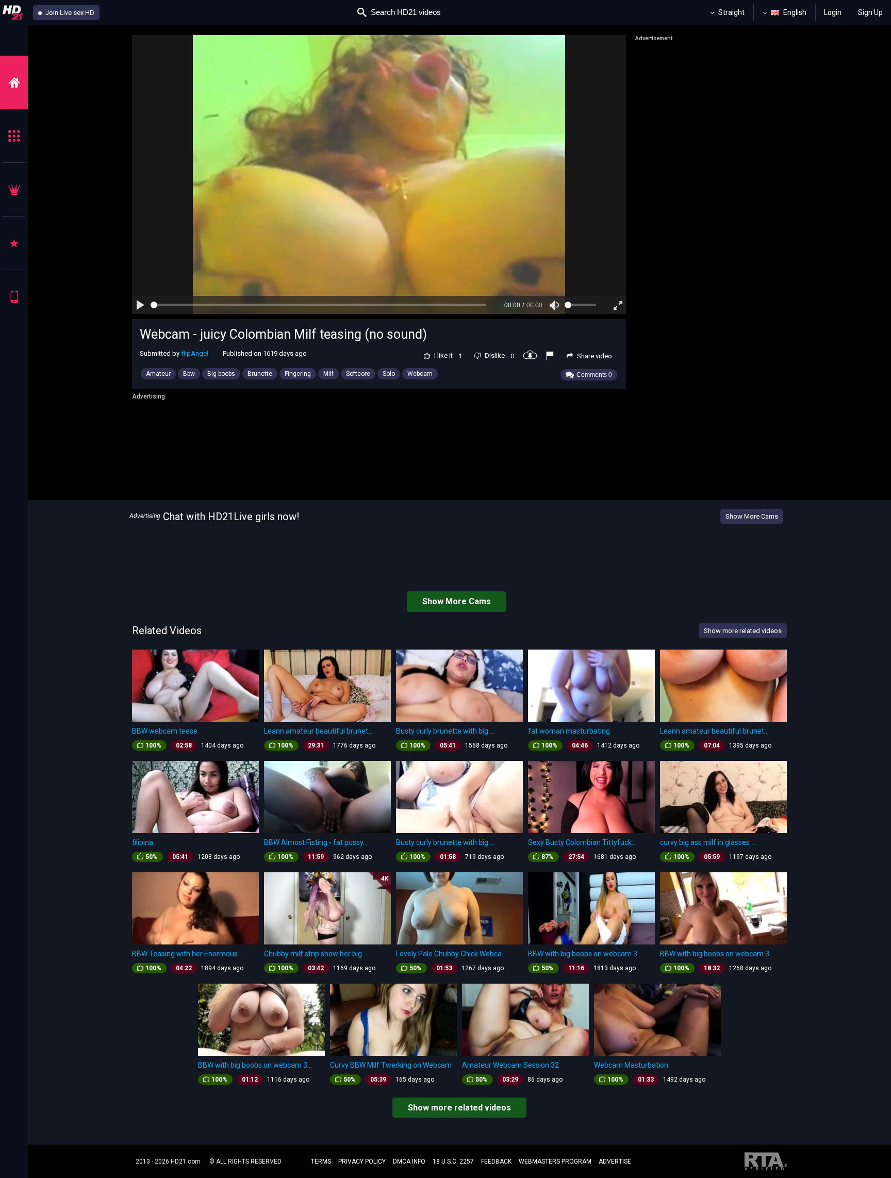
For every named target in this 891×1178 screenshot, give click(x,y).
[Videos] (14, 82)
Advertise (615, 1161)
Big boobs (221, 373)
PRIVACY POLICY (362, 1161)
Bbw (189, 373)
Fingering (298, 373)
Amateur (158, 373)
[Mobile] (14, 296)
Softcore (358, 373)
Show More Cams (751, 516)
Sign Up (870, 12)
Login (833, 12)
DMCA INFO (409, 1161)
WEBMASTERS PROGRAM (555, 1161)
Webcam (420, 373)
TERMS (321, 1161)
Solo (389, 373)
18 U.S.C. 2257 (453, 1161)
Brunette (260, 373)
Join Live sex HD (69, 12)
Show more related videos (459, 1108)
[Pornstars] (14, 243)
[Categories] (14, 135)
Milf (328, 373)
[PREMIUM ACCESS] (14, 189)
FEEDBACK (496, 1161)
